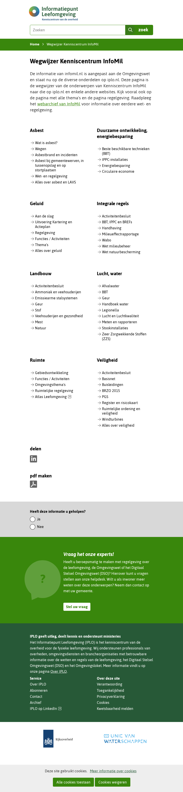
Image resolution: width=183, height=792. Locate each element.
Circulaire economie (118, 171)
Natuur (40, 328)
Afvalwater (110, 286)
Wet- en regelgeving (51, 176)
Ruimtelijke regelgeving (54, 391)
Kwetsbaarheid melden (115, 709)
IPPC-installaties (115, 160)
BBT (105, 292)
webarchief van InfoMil (58, 103)
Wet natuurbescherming (121, 252)
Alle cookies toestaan (73, 782)
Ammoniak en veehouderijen (58, 292)
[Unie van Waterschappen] (125, 739)
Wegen (40, 149)
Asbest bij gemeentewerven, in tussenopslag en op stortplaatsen (59, 165)
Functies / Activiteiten (52, 239)
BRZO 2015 (111, 391)
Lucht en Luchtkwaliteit (120, 316)
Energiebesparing (116, 166)
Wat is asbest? (46, 143)
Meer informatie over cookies (113, 771)
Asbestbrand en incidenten (56, 155)
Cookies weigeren (112, 782)
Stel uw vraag (77, 607)
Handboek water (115, 304)
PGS (105, 397)
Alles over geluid (48, 251)
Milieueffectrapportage (120, 234)
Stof (38, 310)
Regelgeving (45, 233)
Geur (39, 304)
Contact (36, 696)
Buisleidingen (112, 385)
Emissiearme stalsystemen (56, 298)
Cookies (103, 702)
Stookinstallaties (115, 328)
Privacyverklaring (111, 696)
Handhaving (111, 228)
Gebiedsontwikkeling (51, 373)
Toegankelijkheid (110, 690)
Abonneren (39, 690)
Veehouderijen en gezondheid (59, 316)
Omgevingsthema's (50, 385)
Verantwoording (109, 684)
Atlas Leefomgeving (53, 397)
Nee (40, 527)
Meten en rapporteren (119, 322)
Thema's (41, 245)
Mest (39, 322)
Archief (35, 702)
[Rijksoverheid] (58, 739)
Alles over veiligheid (118, 425)
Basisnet (108, 379)
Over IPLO (58, 671)
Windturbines (112, 419)
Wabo (106, 240)
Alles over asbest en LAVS (55, 182)
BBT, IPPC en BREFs (117, 222)
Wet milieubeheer (116, 246)
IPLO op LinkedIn (46, 709)
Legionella (110, 310)
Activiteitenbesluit (116, 216)
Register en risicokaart (120, 403)
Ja (38, 519)
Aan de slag (44, 216)
